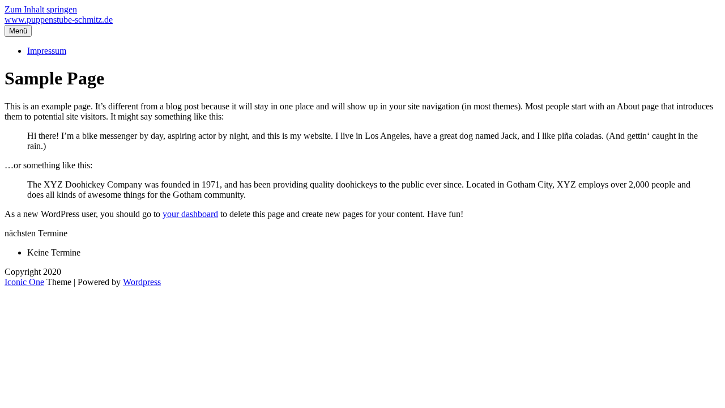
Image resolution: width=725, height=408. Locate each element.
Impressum (46, 51)
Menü (18, 31)
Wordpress (142, 282)
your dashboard (190, 214)
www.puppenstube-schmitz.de (59, 19)
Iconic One (24, 282)
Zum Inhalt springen (41, 9)
